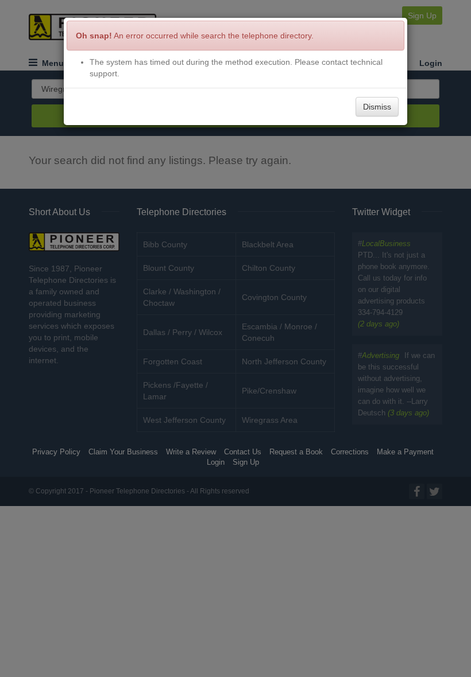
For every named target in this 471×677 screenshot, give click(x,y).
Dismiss (377, 106)
